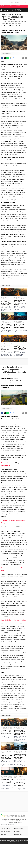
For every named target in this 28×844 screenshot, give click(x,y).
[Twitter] (4, 824)
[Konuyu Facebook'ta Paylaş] (2, 58)
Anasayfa (4, 21)
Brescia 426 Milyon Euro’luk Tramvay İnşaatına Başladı (19, 326)
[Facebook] (2, 824)
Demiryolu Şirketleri (8, 727)
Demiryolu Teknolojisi (5, 751)
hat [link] (22, 212)
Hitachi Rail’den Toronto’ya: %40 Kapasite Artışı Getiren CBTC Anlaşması (20, 783)
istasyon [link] (5, 218)
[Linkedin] (6, 824)
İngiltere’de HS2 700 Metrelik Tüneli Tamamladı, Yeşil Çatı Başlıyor (20, 302)
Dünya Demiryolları (11, 21)
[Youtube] (9, 824)
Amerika (3, 297)
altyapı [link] (10, 132)
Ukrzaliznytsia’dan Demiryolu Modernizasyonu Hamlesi (6, 349)
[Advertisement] (14, 801)
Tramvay (20, 321)
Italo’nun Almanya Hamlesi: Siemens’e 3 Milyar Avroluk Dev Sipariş (6, 326)
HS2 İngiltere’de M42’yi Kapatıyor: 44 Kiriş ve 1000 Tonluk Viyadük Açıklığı (7, 781)
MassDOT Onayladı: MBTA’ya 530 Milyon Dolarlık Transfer (6, 303)
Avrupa (16, 21)
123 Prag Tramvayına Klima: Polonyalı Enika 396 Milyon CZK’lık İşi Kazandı (20, 349)
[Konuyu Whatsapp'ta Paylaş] (7, 58)
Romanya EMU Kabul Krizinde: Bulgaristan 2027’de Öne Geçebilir (6, 732)
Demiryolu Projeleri (22, 297)
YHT (5, 321)
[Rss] (11, 824)
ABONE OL (14, 57)
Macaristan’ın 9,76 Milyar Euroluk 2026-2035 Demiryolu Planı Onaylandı (20, 732)
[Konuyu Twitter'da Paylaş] (5, 58)
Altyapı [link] (17, 463)
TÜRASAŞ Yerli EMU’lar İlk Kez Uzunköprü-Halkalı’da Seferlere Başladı (7, 758)
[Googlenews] (13, 824)
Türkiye (2, 752)
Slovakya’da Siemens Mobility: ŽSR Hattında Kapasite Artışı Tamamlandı (20, 756)
